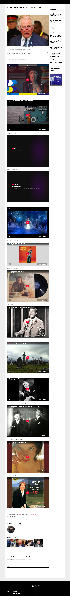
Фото (33, 1)
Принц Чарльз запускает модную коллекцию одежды (38, 548)
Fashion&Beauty (15, 1)
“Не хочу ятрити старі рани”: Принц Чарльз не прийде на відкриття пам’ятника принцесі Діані (20, 549)
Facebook (38, 514)
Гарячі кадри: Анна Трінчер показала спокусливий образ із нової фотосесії (56, 26)
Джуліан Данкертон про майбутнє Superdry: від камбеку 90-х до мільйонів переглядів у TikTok (56, 14)
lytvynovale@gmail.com (14, 593)
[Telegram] (59, 2)
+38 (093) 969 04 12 (12, 591)
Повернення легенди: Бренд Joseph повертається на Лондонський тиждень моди (56, 58)
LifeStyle (10, 1)
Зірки (19, 1)
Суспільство (22, 1)
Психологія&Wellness (28, 1)
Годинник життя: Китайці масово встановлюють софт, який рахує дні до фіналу (56, 41)
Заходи (36, 1)
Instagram (34, 514)
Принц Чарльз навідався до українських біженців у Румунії (11, 548)
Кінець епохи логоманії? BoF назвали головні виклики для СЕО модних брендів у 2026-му (56, 47)
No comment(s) (17, 11)
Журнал (7, 1)
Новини (11, 13)
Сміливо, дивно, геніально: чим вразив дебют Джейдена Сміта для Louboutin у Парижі (56, 20)
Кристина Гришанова (15, 523)
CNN (32, 53)
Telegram (31, 514)
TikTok (20, 514)
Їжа (38, 1)
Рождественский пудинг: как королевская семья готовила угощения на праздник (29, 549)
